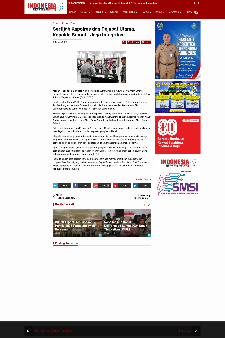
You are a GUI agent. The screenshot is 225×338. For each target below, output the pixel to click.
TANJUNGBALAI (130, 12)
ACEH (145, 12)
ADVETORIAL (175, 12)
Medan (139, 179)
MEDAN (114, 12)
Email (147, 42)
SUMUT (99, 12)
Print (137, 42)
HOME (72, 12)
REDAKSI (191, 12)
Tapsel (147, 179)
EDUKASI (159, 12)
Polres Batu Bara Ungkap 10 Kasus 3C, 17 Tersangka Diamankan (124, 3)
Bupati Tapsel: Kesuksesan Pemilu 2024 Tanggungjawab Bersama (75, 225)
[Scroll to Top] (196, 331)
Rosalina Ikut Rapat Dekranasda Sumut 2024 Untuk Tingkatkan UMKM (125, 225)
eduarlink (185, 331)
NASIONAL (85, 12)
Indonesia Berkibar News (47, 331)
